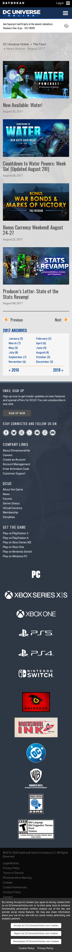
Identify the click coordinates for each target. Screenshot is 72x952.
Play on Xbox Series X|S (17, 542)
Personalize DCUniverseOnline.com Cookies (36, 941)
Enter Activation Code (16, 468)
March (15, 343)
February (43, 338)
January (16, 338)
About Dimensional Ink (16, 450)
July (13, 352)
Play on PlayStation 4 (15, 537)
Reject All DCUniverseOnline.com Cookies (36, 933)
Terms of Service (13, 872)
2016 (14, 370)
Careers (7, 455)
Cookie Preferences (15, 887)
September (17, 357)
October (43, 357)
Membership (10, 512)
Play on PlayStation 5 (15, 533)
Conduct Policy (12, 892)
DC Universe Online (16, 44)
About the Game (13, 489)
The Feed (39, 44)
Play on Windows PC (15, 556)
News (6, 494)
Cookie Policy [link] (26, 948)
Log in (60, 3)
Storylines (9, 517)
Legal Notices (11, 863)
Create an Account (14, 459)
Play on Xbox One (13, 547)
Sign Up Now (17, 413)
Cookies (7, 882)
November (17, 361)
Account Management (16, 464)
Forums (7, 498)
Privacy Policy (11, 868)
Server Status (11, 503)
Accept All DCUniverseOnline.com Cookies (36, 925)
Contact (7, 897)
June (41, 347)
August (42, 352)
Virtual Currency (12, 508)
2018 (58, 370)
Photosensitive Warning (17, 877)
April (41, 343)
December (44, 361)
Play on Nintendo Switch (17, 551)
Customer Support (14, 473)
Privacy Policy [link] (45, 948)
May (13, 347)
